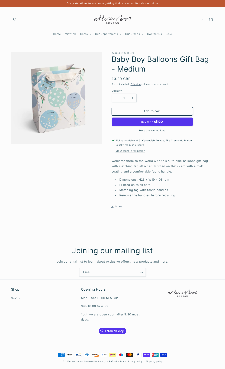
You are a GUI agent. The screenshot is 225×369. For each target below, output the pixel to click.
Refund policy (116, 361)
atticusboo (77, 361)
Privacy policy (135, 361)
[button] (15, 20)
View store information (130, 150)
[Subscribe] (141, 272)
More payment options (152, 130)
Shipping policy (154, 361)
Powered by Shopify (95, 361)
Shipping (136, 84)
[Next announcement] (213, 3)
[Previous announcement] (12, 3)
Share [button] (119, 206)
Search (15, 298)
